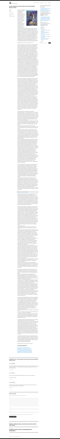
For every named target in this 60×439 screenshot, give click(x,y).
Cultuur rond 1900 (11, 436)
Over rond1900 (42, 2)
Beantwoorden (11, 379)
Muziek (42, 37)
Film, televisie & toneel (44, 34)
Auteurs (46, 2)
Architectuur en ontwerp (44, 30)
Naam (10, 407)
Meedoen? (49, 2)
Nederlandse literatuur (44, 38)
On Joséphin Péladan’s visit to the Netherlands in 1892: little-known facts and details (45, 9)
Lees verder (45, 15)
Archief (38, 2)
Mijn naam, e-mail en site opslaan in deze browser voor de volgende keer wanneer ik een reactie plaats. (21, 414)
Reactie (10, 397)
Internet (42, 35)
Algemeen (10, 13)
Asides (42, 31)
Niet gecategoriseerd (44, 39)
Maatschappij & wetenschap (45, 36)
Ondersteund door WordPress (17, 436)
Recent (35, 2)
